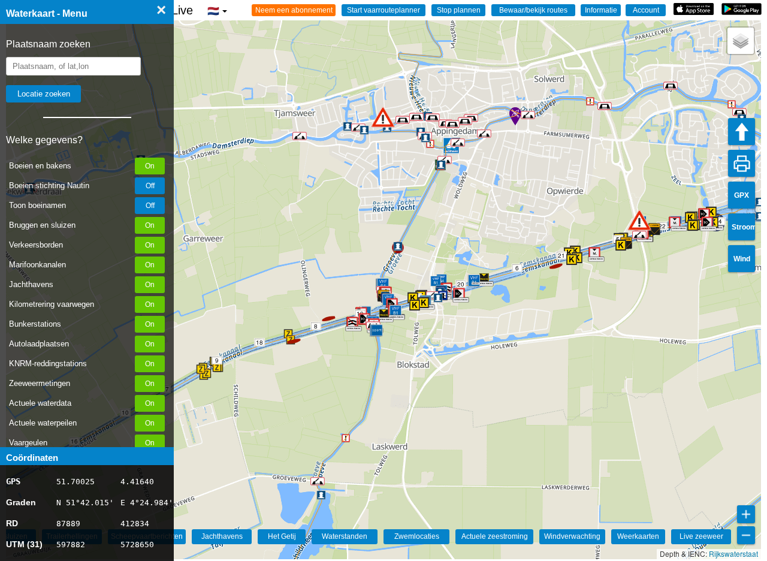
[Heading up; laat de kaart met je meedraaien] (741, 131)
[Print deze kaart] (741, 163)
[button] (639, 220)
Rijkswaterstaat (733, 553)
